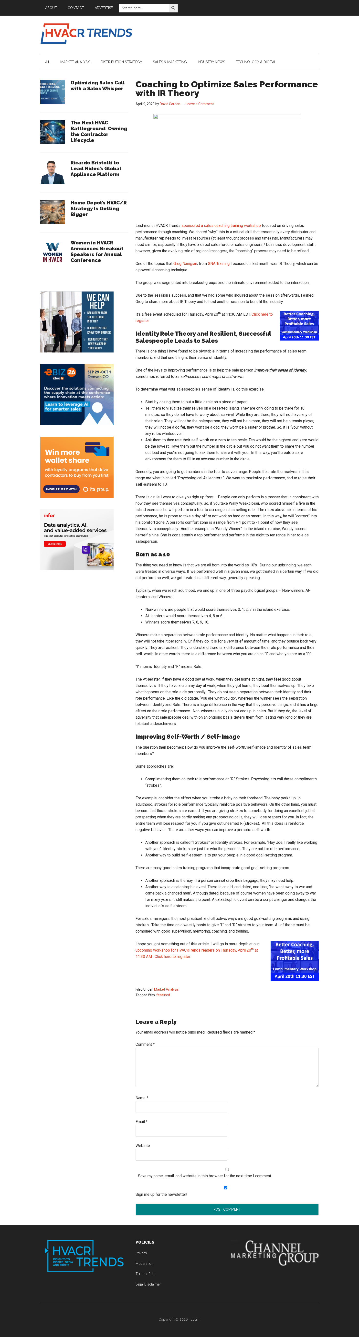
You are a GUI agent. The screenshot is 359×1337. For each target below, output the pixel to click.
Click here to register (172, 956)
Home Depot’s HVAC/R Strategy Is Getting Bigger (99, 208)
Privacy (141, 1253)
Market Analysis (166, 989)
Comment (145, 1044)
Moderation (144, 1264)
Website (143, 1145)
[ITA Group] (77, 496)
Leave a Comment (200, 104)
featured (163, 995)
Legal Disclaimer (148, 1284)
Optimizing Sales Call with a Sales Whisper (98, 85)
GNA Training (219, 263)
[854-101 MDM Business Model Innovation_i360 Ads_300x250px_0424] (77, 569)
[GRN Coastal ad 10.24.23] (77, 351)
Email (142, 1121)
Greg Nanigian (185, 263)
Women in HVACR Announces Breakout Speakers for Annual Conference (97, 251)
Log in (195, 1319)
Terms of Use (146, 1274)
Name (142, 1098)
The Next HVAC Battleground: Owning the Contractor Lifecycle (99, 131)
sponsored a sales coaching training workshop (221, 225)
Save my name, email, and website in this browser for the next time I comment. (205, 1176)
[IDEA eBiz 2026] (77, 423)
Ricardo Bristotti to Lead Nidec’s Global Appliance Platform (96, 168)
